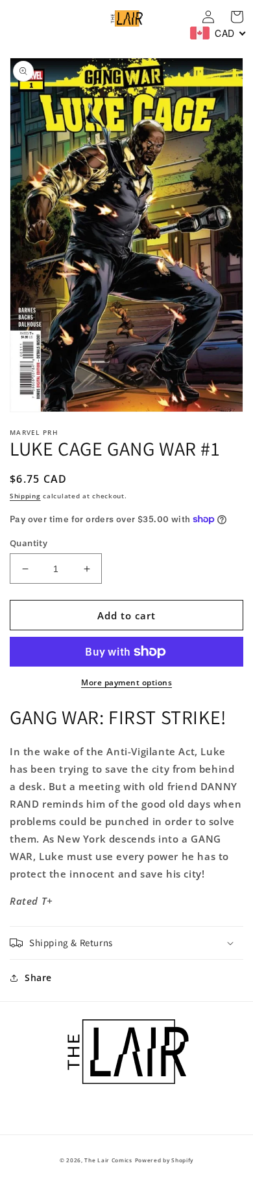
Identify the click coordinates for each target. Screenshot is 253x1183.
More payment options (126, 682)
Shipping (25, 495)
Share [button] (38, 977)
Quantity (28, 543)
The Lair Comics (108, 1160)
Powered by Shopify (164, 1160)
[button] (126, 943)
